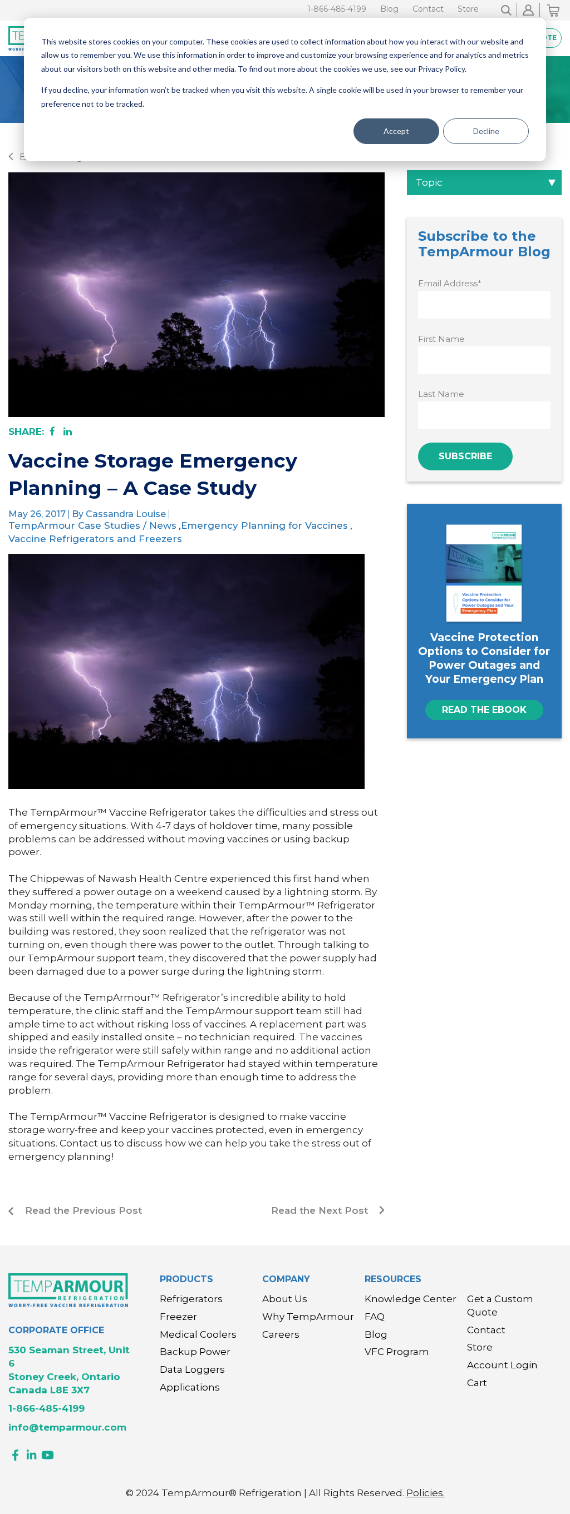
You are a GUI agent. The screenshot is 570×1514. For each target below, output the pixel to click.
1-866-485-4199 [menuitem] (336, 9)
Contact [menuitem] (428, 9)
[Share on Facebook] (52, 431)
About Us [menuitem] (284, 1298)
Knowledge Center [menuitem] (410, 1298)
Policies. (425, 1492)
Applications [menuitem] (190, 1387)
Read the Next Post (319, 1210)
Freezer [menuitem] (178, 1316)
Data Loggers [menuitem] (192, 1369)
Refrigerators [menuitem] (191, 1298)
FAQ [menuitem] (375, 1316)
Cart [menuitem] (477, 1382)
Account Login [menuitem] (502, 1365)
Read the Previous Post (83, 1210)
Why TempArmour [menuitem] (308, 1316)
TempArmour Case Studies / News (92, 525)
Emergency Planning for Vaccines (264, 525)
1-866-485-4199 (46, 1408)
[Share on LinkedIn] (67, 431)
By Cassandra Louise (119, 514)
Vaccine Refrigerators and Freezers (95, 538)
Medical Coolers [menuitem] (198, 1334)
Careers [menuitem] (280, 1334)
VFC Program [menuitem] (397, 1351)
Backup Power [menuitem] (195, 1351)
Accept (396, 131)
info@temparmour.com (67, 1427)
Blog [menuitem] (389, 9)
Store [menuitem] (468, 9)
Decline (486, 131)
